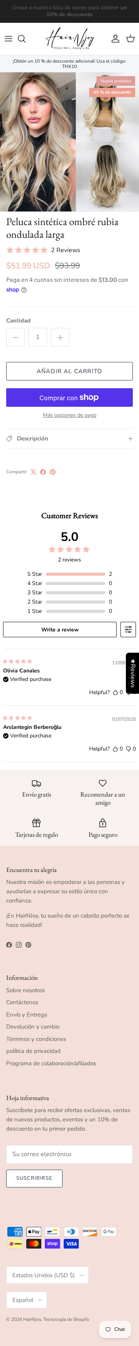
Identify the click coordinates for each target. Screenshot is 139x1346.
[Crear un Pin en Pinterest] (53, 472)
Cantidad (18, 320)
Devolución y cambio (32, 1026)
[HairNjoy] (69, 39)
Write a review (60, 629)
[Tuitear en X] (33, 472)
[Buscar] (25, 38)
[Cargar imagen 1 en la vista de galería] (69, 142)
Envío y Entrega (26, 1014)
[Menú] (8, 38)
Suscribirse (34, 1178)
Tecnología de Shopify (66, 1319)
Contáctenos (22, 1002)
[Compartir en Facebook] (43, 472)
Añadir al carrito (69, 371)
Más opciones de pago (70, 415)
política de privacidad (33, 1051)
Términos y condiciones (36, 1039)
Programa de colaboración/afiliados (51, 1063)
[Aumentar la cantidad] (60, 337)
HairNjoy (32, 1319)
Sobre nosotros (25, 990)
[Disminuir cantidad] (15, 337)
